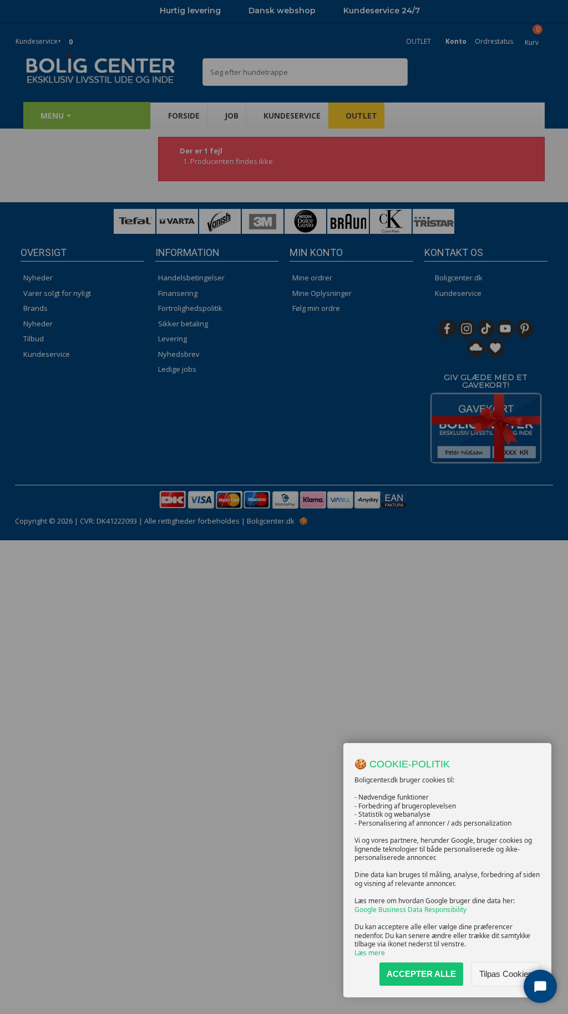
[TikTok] (486, 328)
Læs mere (369, 952)
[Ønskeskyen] (476, 348)
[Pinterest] (525, 328)
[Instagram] (466, 328)
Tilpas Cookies (505, 974)
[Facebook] (447, 328)
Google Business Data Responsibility (410, 909)
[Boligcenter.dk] (104, 68)
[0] (60, 35)
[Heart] (495, 348)
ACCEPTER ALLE (421, 974)
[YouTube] (505, 328)
